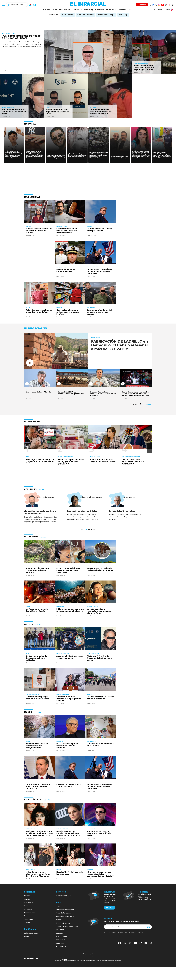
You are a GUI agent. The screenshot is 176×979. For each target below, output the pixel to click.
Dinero (27, 906)
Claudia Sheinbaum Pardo (131, 456)
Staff (58, 906)
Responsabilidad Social (65, 916)
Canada (89, 226)
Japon (28, 741)
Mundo (27, 899)
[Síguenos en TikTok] (166, 4)
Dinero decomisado (62, 653)
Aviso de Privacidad (63, 913)
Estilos (26, 916)
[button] (149, 448)
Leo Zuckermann (45, 497)
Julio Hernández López (91, 497)
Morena (28, 226)
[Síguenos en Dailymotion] (172, 4)
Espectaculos (30, 829)
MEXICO (28, 624)
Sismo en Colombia (85, 15)
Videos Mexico (95, 337)
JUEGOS (46, 10)
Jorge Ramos (129, 497)
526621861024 (110, 894)
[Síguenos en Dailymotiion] (151, 943)
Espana (28, 606)
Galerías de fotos (31, 933)
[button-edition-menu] (155, 9)
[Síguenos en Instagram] (159, 4)
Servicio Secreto (92, 267)
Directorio (60, 930)
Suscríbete (142, 5)
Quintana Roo (95, 456)
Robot (58, 566)
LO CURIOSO (31, 536)
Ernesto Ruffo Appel (8, 33)
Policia (89, 694)
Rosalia (58, 869)
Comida (28, 307)
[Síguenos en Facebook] (152, 4)
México (27, 896)
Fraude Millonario (8, 107)
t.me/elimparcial (144, 894)
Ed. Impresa (111, 10)
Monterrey (88, 10)
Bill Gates (59, 741)
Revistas (122, 10)
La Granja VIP (91, 829)
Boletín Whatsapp (63, 896)
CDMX (54, 10)
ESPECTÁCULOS (33, 799)
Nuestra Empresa (63, 923)
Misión (58, 920)
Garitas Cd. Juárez (163, 9)
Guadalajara (77, 10)
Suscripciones (61, 936)
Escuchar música (92, 606)
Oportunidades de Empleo (67, 926)
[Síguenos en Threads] (169, 4)
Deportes (28, 909)
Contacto (59, 933)
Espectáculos (29, 912)
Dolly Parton (30, 869)
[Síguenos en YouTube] (162, 4)
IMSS (27, 456)
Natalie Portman (62, 829)
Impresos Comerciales (65, 910)
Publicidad (60, 940)
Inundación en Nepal (106, 15)
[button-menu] (3, 4)
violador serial (92, 307)
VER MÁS (42, 489)
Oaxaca (28, 653)
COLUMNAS (30, 489)
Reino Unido (60, 606)
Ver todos (148, 404)
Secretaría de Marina (141, 63)
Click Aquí (109, 908)
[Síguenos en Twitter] (156, 4)
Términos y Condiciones (134, 932)
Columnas (99, 10)
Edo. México (64, 10)
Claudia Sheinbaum (62, 694)
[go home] (31, 958)
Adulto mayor (91, 741)
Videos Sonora (30, 390)
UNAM (47, 107)
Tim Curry (123, 15)
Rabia (27, 566)
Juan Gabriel (91, 869)
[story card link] (88, 52)
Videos (27, 936)
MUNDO (28, 712)
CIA (27, 782)
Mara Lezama (67, 15)
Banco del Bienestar (65, 456)
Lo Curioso (28, 902)
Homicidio (93, 107)
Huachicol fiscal (61, 226)
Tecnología (28, 919)
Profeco (59, 307)
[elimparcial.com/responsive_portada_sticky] (174, 968)
